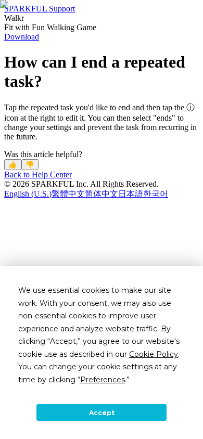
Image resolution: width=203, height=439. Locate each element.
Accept (102, 413)
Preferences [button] (102, 379)
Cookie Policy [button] (153, 354)
